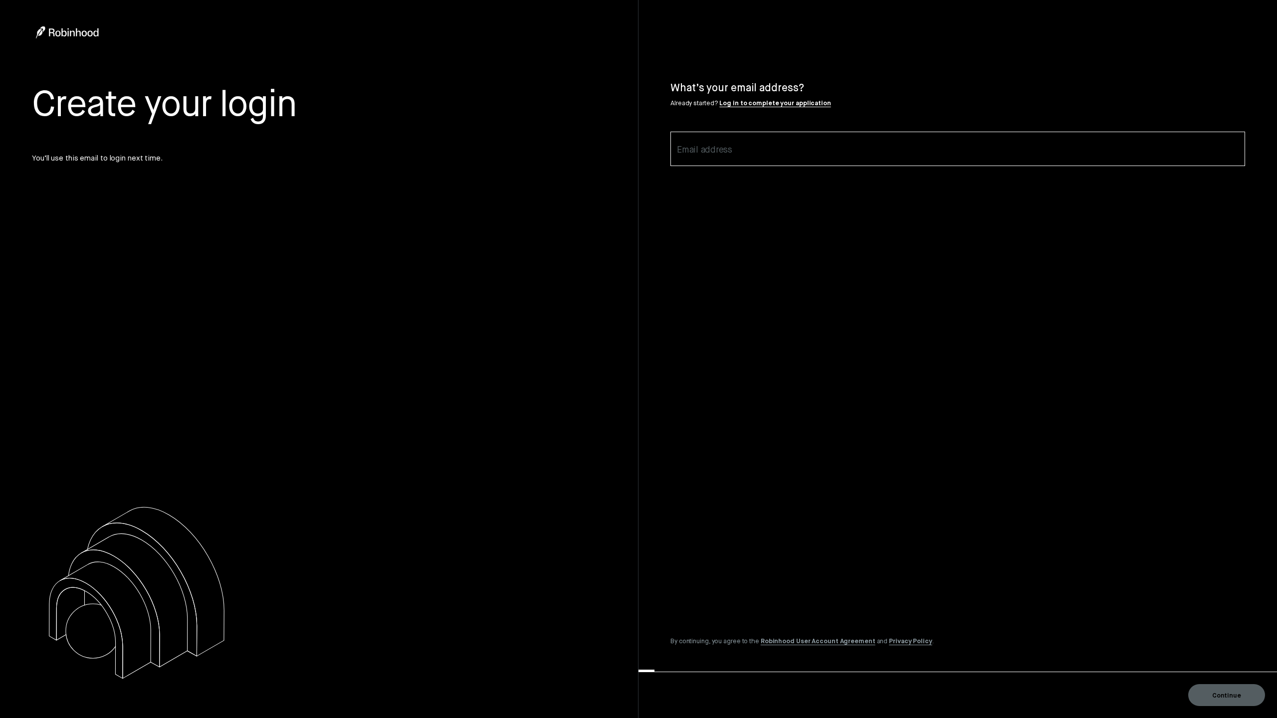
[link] (818, 641)
